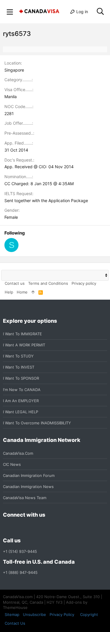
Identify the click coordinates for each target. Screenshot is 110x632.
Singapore (14, 69)
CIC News (12, 464)
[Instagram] (17, 528)
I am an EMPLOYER (21, 400)
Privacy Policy (62, 614)
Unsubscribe (34, 614)
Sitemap (12, 614)
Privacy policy (84, 283)
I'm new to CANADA (21, 389)
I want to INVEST (18, 367)
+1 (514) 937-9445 (20, 551)
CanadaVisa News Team (24, 497)
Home (22, 292)
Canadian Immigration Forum (29, 475)
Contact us (15, 283)
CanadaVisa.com (18, 453)
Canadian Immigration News (28, 486)
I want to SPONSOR (21, 378)
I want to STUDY (18, 356)
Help (9, 292)
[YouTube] (48, 528)
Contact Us (15, 623)
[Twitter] (38, 528)
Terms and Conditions (48, 283)
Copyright (89, 614)
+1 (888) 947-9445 (20, 572)
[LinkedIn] (27, 528)
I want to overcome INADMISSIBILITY (37, 423)
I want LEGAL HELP (20, 411)
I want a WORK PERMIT (24, 345)
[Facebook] (6, 528)
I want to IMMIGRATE (22, 333)
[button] (10, 11)
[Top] (33, 292)
